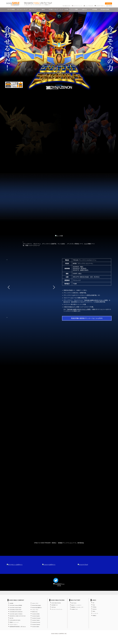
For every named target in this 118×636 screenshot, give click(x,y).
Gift (93, 602)
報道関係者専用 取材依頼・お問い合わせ (18, 626)
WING (94, 611)
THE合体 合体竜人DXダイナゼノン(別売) (96, 300)
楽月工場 (11, 618)
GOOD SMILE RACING (56, 602)
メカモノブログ (35, 609)
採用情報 (110, 5)
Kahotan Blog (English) (36, 605)
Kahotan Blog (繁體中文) (37, 607)
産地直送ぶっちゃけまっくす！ (77, 607)
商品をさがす (67, 5)
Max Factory (73, 602)
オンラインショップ (77, 5)
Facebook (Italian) (35, 626)
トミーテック (95, 613)
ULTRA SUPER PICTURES (15, 620)
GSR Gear (53, 607)
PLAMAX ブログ (74, 609)
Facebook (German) (36, 622)
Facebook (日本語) (35, 613)
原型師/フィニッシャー (14, 622)
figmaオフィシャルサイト (76, 605)
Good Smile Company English (15, 607)
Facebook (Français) (36, 618)
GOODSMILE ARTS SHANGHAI (16, 611)
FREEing (94, 607)
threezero (94, 609)
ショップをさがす (89, 5)
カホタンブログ (35, 603)
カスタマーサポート (100, 5)
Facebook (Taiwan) (36, 620)
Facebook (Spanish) (36, 624)
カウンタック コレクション (56, 609)
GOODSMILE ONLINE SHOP (15, 609)
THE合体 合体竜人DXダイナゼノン (55, 393)
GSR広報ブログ (54, 605)
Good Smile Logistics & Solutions (16, 613)
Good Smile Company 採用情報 (16, 605)
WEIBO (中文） (35, 611)
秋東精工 (94, 615)
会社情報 (11, 603)
